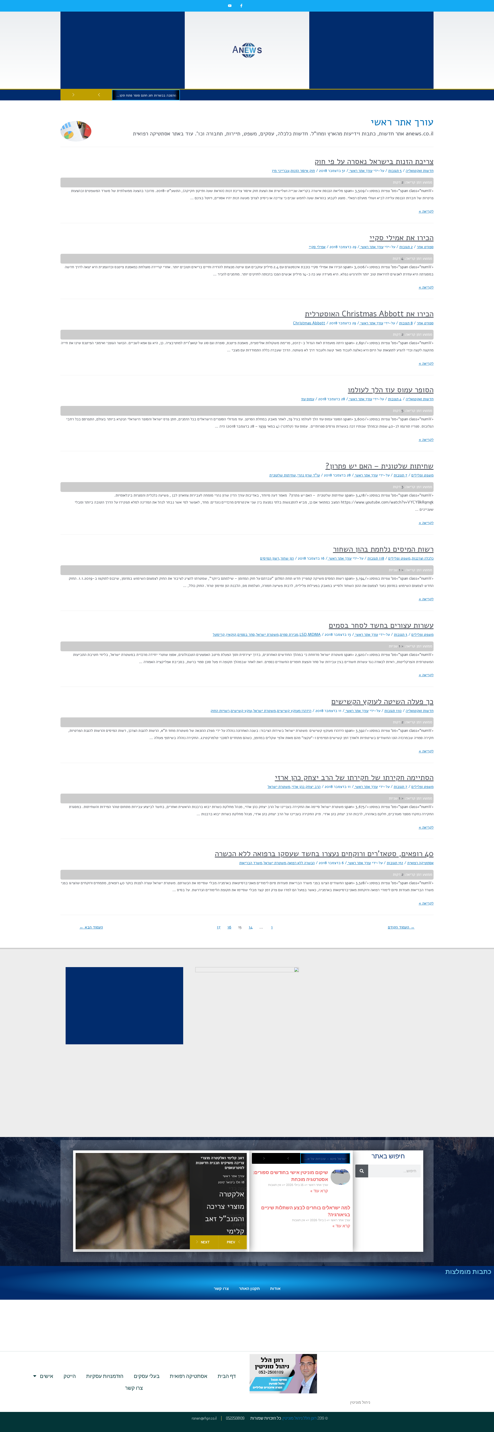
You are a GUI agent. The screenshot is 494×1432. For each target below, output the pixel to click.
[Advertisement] (371, 50)
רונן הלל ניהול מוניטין (300, 1418)
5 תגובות (395, 170)
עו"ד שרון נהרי (308, 475)
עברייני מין (280, 170)
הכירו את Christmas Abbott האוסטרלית (369, 314)
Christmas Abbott (309, 323)
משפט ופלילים (422, 475)
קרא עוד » (319, 1190)
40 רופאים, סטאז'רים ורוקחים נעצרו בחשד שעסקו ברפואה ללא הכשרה (324, 853)
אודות (275, 1288)
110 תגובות (393, 710)
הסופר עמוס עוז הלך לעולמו (391, 390)
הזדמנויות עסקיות (104, 1376)
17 (218, 927)
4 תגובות (395, 399)
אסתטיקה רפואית (420, 862)
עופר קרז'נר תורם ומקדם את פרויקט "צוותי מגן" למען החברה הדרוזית (144, 95)
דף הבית (227, 1376)
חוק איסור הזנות (302, 170)
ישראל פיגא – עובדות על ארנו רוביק (324, 1158)
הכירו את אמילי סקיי (401, 237)
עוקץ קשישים (241, 710)
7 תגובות (400, 475)
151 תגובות (395, 862)
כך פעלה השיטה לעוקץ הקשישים (382, 701)
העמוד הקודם (401, 927)
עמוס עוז (307, 399)
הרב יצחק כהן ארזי (306, 786)
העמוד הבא (91, 927)
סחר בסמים (246, 634)
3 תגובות (400, 634)
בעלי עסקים (147, 1376)
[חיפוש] (361, 1171)
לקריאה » (426, 211)
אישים (46, 1376)
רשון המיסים (269, 558)
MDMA (314, 634)
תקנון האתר (249, 1288)
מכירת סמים (289, 634)
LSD (303, 634)
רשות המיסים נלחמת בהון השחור (383, 549)
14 (251, 927)
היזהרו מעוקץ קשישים (294, 710)
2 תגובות (406, 246)
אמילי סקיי (317, 246)
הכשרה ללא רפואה (301, 862)
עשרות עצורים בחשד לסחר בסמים (381, 625)
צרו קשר (221, 1288)
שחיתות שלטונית (282, 475)
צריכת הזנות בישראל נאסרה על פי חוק (374, 161)
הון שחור (287, 558)
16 (229, 927)
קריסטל (219, 634)
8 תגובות (406, 323)
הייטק (70, 1376)
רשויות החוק (220, 710)
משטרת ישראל (267, 634)
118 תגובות (375, 558)
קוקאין (231, 634)
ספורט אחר (425, 246)
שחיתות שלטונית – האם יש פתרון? (379, 466)
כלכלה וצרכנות (423, 558)
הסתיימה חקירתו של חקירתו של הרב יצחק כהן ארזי (354, 777)
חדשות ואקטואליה (420, 170)
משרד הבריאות (250, 862)
